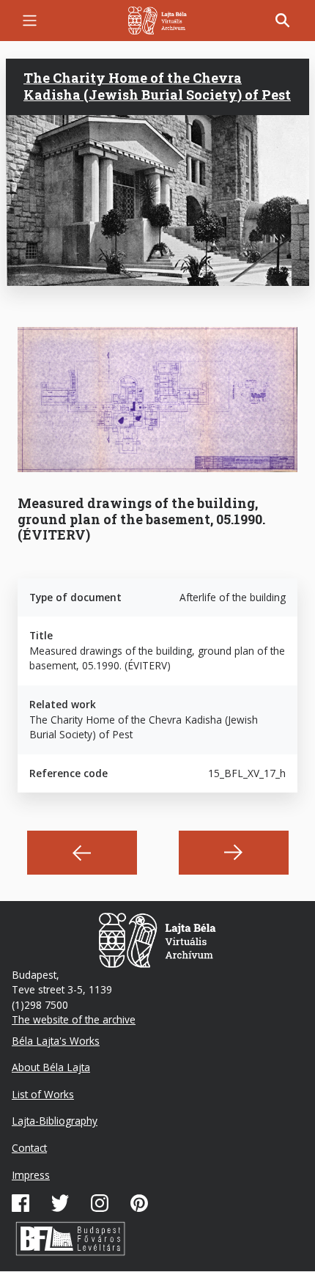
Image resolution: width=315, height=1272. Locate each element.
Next (234, 853)
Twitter (60, 1203)
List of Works (43, 1094)
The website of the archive (74, 1019)
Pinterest (139, 1203)
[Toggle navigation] (30, 20)
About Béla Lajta (51, 1067)
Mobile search (282, 20)
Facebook (20, 1203)
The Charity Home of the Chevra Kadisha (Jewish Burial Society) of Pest (157, 86)
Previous (82, 853)
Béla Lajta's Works (56, 1041)
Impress (31, 1175)
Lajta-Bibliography (54, 1121)
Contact (29, 1148)
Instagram (99, 1203)
